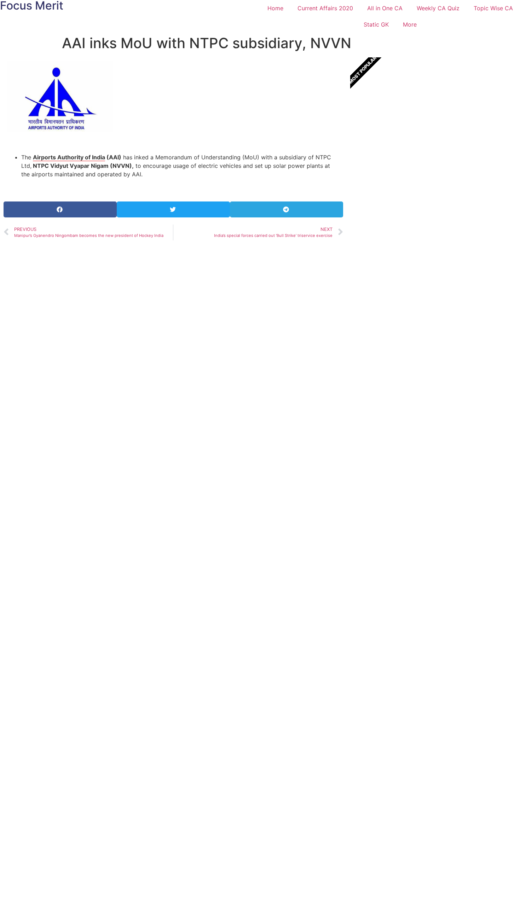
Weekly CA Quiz (438, 8)
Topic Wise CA (493, 8)
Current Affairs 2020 (325, 8)
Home (275, 8)
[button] (60, 209)
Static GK (376, 24)
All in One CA (385, 8)
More (410, 24)
